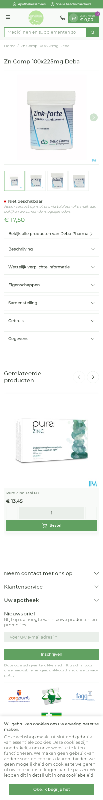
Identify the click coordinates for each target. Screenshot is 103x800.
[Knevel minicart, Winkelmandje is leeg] (73, 17)
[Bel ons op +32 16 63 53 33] (62, 17)
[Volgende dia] (93, 377)
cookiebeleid (79, 775)
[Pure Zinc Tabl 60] (51, 441)
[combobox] (45, 32)
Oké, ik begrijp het (51, 789)
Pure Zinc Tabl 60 (22, 493)
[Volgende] (94, 117)
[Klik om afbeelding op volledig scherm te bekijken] (51, 117)
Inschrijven (51, 654)
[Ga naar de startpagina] (36, 17)
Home (10, 46)
